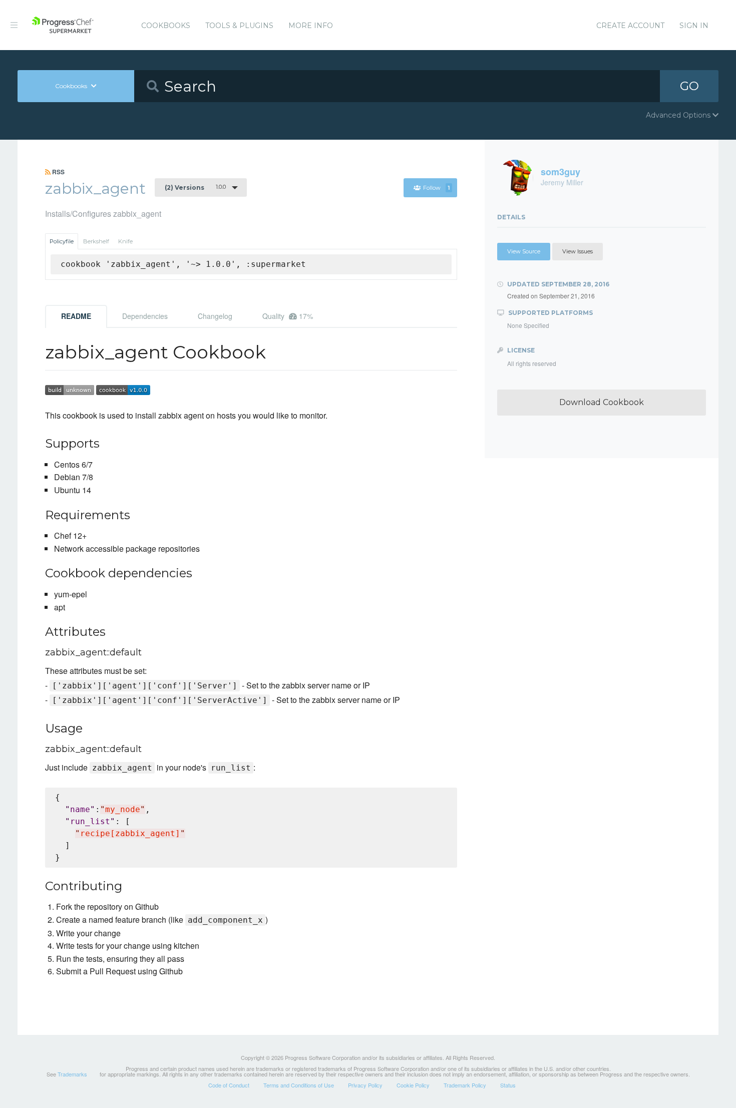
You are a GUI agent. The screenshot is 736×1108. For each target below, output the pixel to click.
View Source (523, 251)
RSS (58, 171)
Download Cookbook (601, 402)
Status (508, 1085)
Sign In (693, 25)
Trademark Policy (465, 1085)
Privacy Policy (365, 1085)
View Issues (577, 251)
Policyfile (62, 241)
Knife (125, 241)
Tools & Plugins (239, 25)
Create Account (630, 25)
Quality (287, 316)
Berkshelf (96, 241)
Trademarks (72, 1074)
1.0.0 (195, 187)
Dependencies (145, 316)
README (76, 316)
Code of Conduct (228, 1085)
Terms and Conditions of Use (298, 1085)
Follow (436, 187)
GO (689, 86)
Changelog (215, 316)
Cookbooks (165, 25)
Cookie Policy (413, 1085)
